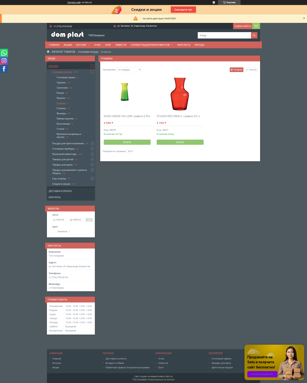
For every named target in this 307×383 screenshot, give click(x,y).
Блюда (60, 92)
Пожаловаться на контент (161, 379)
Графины (61, 103)
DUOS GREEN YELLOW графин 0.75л (127, 116)
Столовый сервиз (66, 77)
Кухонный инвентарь (64, 153)
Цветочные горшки (222, 367)
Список (253, 69)
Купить (127, 142)
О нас (97, 44)
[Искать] (254, 35)
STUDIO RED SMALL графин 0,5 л (178, 116)
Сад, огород (59, 178)
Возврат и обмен (115, 363)
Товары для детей (62, 159)
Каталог (81, 44)
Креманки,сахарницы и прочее (69, 135)
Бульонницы (63, 123)
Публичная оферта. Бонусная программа (128, 367)
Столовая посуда (88, 51)
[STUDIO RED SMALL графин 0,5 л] (180, 94)
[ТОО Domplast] (67, 35)
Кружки (61, 98)
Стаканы (61, 108)
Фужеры (61, 113)
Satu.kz (169, 376)
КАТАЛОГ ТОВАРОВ (63, 51)
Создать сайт (74, 2)
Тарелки (61, 82)
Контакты (183, 44)
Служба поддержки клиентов (150, 44)
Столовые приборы (63, 148)
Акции (68, 44)
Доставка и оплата (60, 191)
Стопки (60, 128)
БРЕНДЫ (199, 44)
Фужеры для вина (221, 363)
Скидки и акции (61, 183)
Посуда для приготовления (68, 143)
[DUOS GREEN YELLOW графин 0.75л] (127, 94)
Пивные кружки (65, 118)
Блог (108, 44)
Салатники (62, 87)
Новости (120, 44)
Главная (54, 44)
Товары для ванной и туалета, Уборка (69, 171)
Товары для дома (62, 164)
